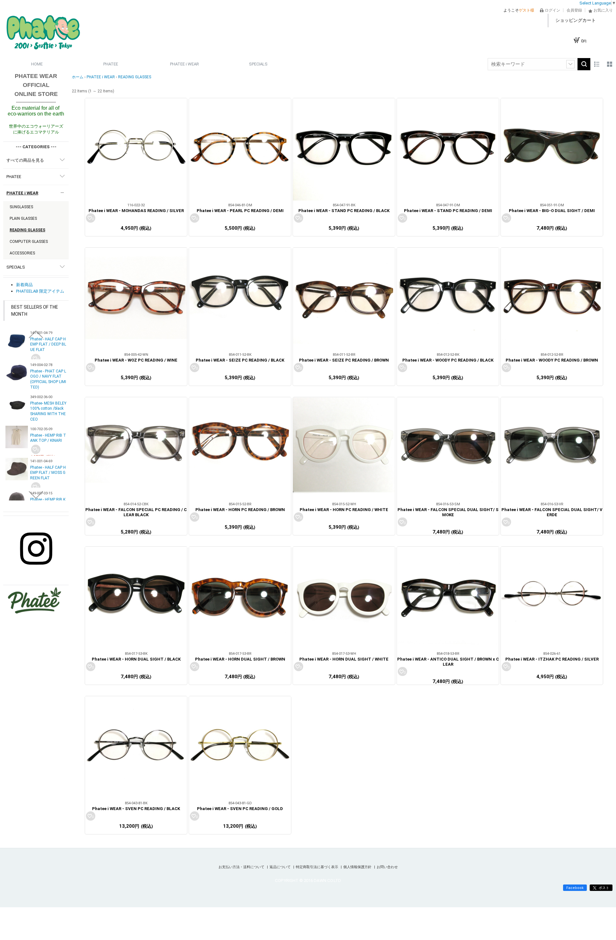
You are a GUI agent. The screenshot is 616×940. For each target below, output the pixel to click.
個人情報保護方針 (357, 867)
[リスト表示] (596, 64)
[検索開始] (584, 64)
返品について (281, 867)
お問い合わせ (387, 867)
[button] (36, 334)
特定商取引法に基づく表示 (317, 867)
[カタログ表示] (609, 64)
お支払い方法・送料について (241, 867)
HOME (37, 64)
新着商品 (24, 284)
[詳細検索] (570, 64)
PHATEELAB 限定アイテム (40, 291)
